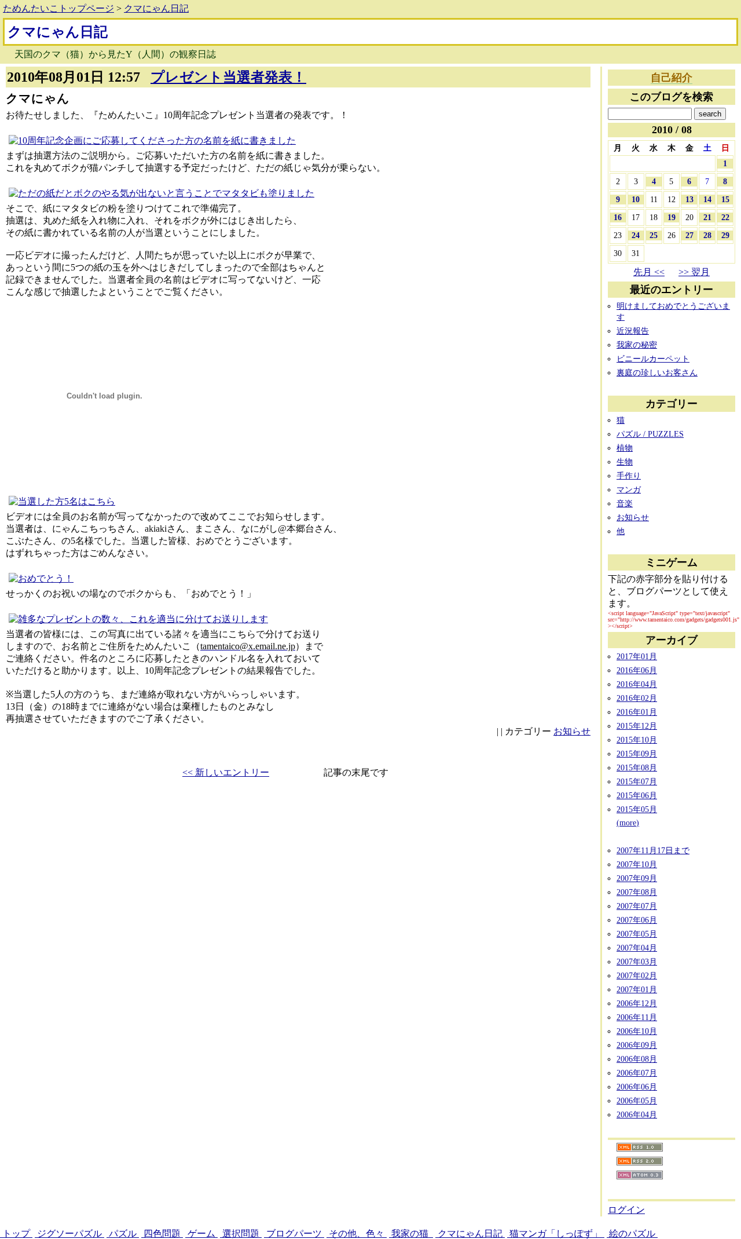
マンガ (629, 489)
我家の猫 (411, 1233)
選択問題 (241, 1233)
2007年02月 (637, 975)
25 (654, 235)
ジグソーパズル (69, 1233)
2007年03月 (637, 961)
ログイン (626, 1210)
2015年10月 (637, 739)
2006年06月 (637, 1086)
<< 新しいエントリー (225, 772)
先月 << (649, 272)
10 (636, 199)
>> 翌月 (694, 272)
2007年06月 (637, 919)
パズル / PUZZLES (650, 433)
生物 (625, 461)
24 (636, 235)
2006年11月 (637, 1017)
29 (725, 235)
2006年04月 (637, 1114)
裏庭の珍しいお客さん (657, 372)
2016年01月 (637, 712)
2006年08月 (637, 1058)
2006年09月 (637, 1045)
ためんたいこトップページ (58, 8)
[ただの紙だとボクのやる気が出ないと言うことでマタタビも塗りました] (161, 193)
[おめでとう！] (41, 578)
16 (618, 217)
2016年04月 (637, 684)
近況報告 (633, 330)
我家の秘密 (637, 344)
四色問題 (162, 1233)
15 (725, 199)
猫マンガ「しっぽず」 (555, 1233)
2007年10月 (637, 864)
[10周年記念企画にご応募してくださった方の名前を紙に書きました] (152, 140)
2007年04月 (637, 947)
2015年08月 (637, 767)
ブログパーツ (294, 1233)
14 (707, 199)
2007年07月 (637, 906)
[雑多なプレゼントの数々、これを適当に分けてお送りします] (138, 619)
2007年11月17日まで (653, 850)
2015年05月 (637, 809)
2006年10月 (637, 1031)
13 (689, 199)
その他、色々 (357, 1233)
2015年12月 (637, 725)
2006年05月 (637, 1100)
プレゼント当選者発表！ (228, 77)
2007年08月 (637, 892)
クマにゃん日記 (156, 8)
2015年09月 (637, 753)
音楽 (625, 503)
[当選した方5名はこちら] (62, 501)
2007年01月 (637, 989)
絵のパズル (632, 1233)
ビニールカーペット (653, 358)
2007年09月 (637, 878)
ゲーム (201, 1233)
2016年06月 (637, 670)
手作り (629, 475)
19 (671, 217)
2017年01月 (637, 656)
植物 (625, 447)
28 (707, 235)
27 (689, 235)
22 (725, 217)
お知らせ (571, 731)
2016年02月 (637, 698)
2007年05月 (637, 933)
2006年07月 (637, 1072)
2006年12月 (637, 1003)
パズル (123, 1233)
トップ (16, 1233)
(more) (628, 822)
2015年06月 (637, 795)
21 (707, 217)
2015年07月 (637, 781)
